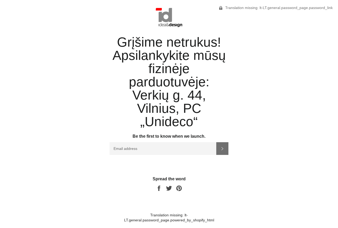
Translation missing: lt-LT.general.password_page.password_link (278, 8)
